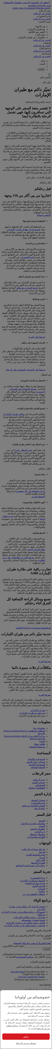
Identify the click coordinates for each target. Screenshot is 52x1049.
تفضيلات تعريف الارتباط (26, 1043)
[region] (26, 1019)
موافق (26, 1036)
